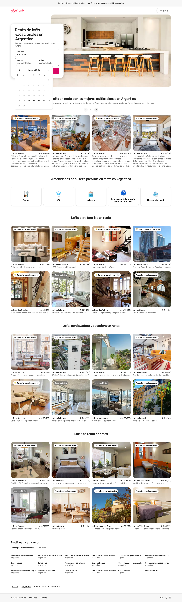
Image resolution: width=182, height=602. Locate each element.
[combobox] (37, 54)
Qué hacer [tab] (42, 548)
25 (29, 100)
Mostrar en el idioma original (112, 3)
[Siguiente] (96, 110)
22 (49, 95)
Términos (43, 598)
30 (19, 106)
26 (34, 100)
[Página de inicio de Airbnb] (17, 10)
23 (19, 100)
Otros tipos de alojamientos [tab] (22, 548)
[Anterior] (86, 110)
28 (44, 100)
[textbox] (26, 62)
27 (39, 100)
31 (24, 106)
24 (24, 100)
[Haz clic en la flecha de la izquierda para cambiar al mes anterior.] (19, 70)
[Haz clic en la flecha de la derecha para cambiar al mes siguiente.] (48, 70)
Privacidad (33, 598)
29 (49, 100)
